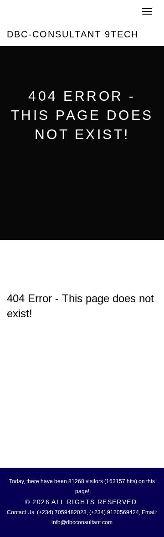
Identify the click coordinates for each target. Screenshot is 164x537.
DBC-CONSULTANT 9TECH (72, 34)
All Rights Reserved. (95, 502)
